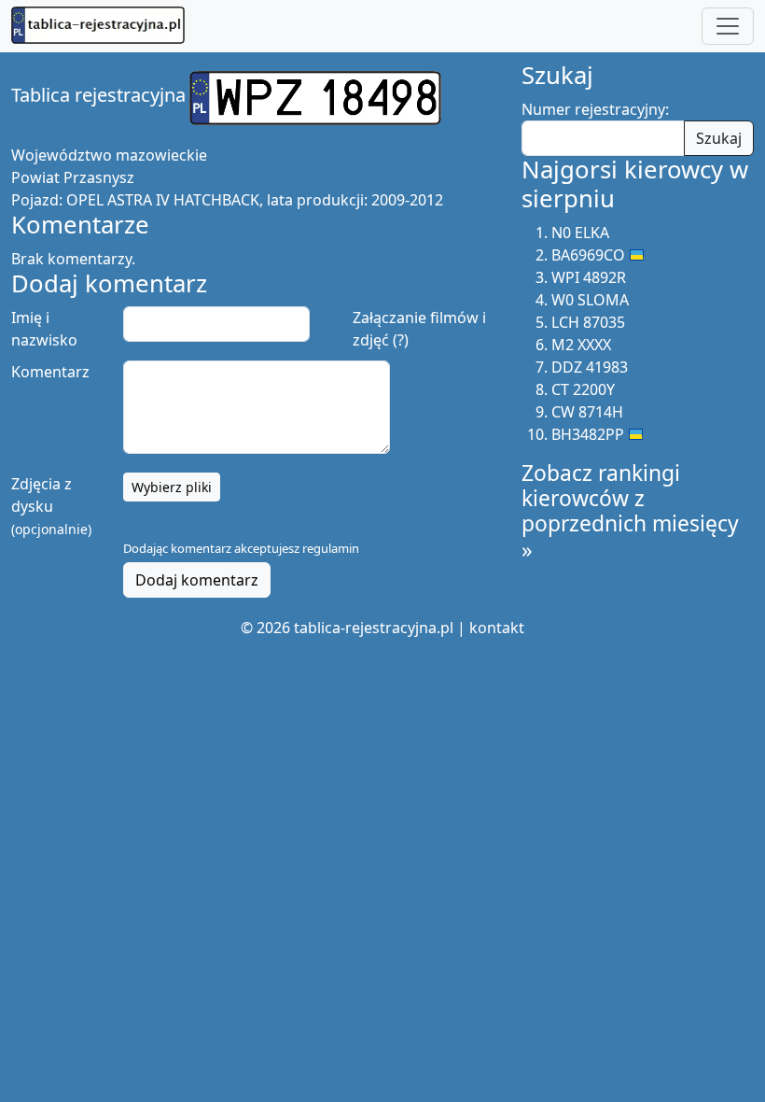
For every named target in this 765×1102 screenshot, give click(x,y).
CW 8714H (587, 412)
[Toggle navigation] (728, 26)
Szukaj (719, 138)
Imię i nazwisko (44, 328)
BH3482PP (587, 434)
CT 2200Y (583, 389)
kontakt (496, 627)
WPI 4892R (588, 277)
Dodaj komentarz (196, 580)
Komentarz (50, 371)
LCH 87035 (588, 322)
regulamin (330, 548)
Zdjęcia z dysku (51, 505)
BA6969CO (588, 255)
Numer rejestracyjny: (595, 109)
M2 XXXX (581, 344)
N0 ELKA (580, 232)
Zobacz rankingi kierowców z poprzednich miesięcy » (630, 511)
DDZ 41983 (589, 367)
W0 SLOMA (590, 300)
